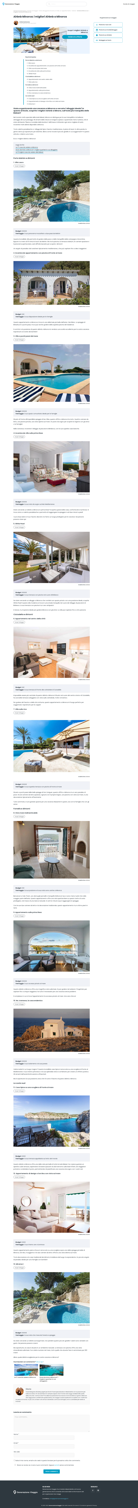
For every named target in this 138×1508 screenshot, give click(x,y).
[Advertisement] (108, 60)
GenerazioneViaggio (19, 11)
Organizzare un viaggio (108, 18)
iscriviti (56, 1465)
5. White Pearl (31, 74)
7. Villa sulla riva (31, 82)
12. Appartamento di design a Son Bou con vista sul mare (45, 101)
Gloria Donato (25, 22)
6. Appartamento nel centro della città (39, 79)
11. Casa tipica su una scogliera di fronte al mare (42, 99)
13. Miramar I (30, 104)
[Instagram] (98, 1490)
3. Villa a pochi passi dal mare (36, 68)
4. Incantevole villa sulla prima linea (38, 71)
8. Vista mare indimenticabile (36, 88)
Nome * (16, 1434)
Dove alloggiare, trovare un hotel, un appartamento (55, 11)
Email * (16, 1443)
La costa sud (29, 96)
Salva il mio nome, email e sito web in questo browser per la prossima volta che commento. (47, 1461)
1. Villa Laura (30, 63)
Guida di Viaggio (32, 11)
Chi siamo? (76, 1505)
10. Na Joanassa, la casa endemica (38, 93)
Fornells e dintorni (31, 85)
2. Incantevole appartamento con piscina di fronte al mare (46, 66)
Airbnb (74, 11)
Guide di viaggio (129, 4)
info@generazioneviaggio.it (59, 1499)
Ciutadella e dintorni (32, 76)
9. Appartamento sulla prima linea (38, 90)
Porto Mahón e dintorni (33, 60)
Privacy (95, 1505)
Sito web (17, 1452)
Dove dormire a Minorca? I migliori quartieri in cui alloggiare (36, 150)
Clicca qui (39, 1362)
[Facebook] (93, 1490)
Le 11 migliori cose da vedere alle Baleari (29, 152)
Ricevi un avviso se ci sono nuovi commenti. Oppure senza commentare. (45, 1465)
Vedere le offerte (75, 37)
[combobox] (66, 4)
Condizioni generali (86, 1505)
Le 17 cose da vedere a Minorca (27, 147)
